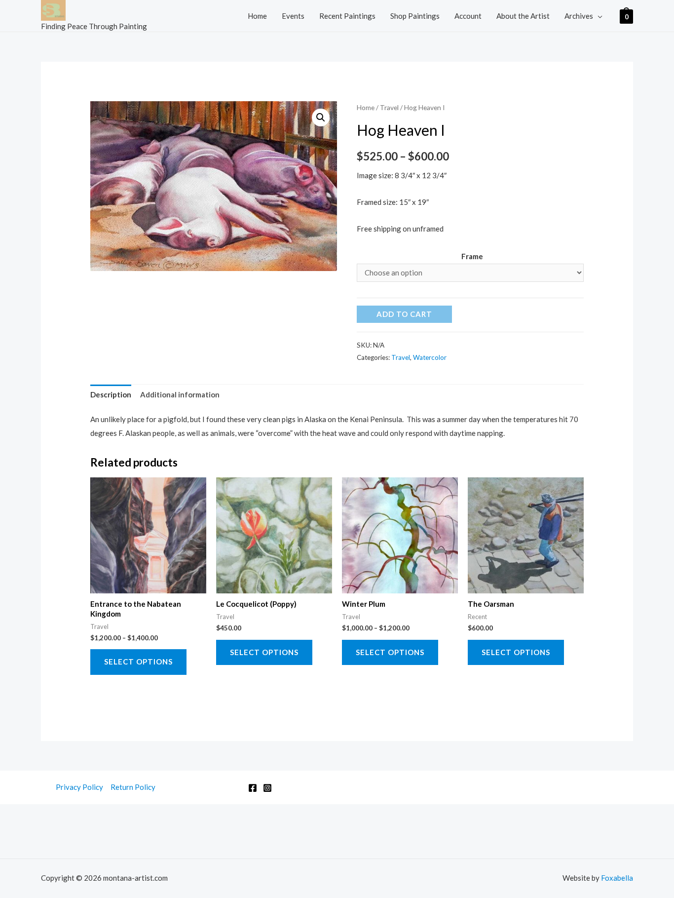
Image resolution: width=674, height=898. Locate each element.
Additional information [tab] (180, 394)
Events (293, 15)
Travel (389, 107)
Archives (578, 15)
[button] (321, 117)
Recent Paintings (347, 15)
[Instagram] (267, 787)
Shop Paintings (415, 15)
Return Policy (133, 786)
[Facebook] (252, 787)
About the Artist (523, 15)
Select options (138, 661)
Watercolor (430, 357)
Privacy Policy (79, 786)
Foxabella (617, 877)
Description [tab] (110, 394)
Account (468, 15)
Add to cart (404, 314)
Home (257, 15)
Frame (472, 256)
